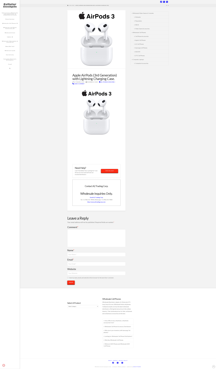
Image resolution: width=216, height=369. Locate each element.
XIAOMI (137, 51)
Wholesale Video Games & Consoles (143, 13)
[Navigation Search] (10, 68)
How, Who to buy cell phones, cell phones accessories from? (116, 321)
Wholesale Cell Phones (139, 32)
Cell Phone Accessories (107, 82)
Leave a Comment (79, 83)
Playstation (138, 21)
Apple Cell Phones (140, 40)
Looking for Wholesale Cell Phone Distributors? (118, 336)
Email (70, 259)
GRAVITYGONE (137, 366)
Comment (72, 227)
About (110, 360)
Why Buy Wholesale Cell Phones (114, 340)
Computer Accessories (141, 63)
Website (71, 269)
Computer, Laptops (138, 59)
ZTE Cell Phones (140, 55)
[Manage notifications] (3, 365)
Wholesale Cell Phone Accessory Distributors (118, 326)
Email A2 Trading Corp (96, 197)
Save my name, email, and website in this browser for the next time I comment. (91, 277)
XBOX (137, 25)
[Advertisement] (92, 87)
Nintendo (138, 17)
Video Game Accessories (142, 28)
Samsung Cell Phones (141, 48)
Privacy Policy (123, 360)
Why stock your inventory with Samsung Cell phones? (117, 331)
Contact (115, 360)
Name (70, 250)
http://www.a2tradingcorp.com (96, 202)
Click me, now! (109, 170)
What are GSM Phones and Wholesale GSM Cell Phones (117, 345)
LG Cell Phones (139, 44)
